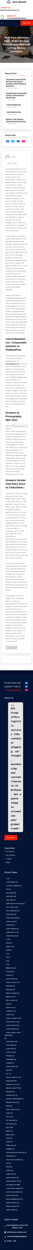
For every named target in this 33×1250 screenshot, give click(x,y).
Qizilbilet (9, 1149)
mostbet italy (10, 1095)
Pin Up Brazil (10, 1120)
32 (7, 957)
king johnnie (10, 1081)
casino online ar (11, 1025)
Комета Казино (11, 1203)
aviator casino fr (11, 982)
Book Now (26, 23)
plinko (8, 1131)
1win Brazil (10, 896)
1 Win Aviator (10, 882)
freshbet (9, 1063)
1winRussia (10, 914)
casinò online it (11, 1029)
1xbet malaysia (11, 928)
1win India (9, 900)
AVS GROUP (19, 2)
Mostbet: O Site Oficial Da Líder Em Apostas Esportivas (16, 120)
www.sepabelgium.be (13, 1199)
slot (7, 1163)
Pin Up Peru (10, 1124)
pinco (8, 1127)
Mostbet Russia (11, 1102)
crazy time (9, 1052)
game (8, 1070)
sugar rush (9, 1174)
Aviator (8, 975)
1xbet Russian (11, 936)
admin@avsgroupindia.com (16, 1232)
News (8, 1106)
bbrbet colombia (11, 993)
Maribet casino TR (12, 1088)
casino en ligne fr (12, 1018)
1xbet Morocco (11, 932)
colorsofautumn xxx (12, 364)
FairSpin (9, 1056)
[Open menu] (1, 23)
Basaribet (9, 989)
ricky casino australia (13, 1160)
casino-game (10, 1041)
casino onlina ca (11, 1022)
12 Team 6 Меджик (12, 885)
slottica (8, 1170)
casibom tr (9, 1011)
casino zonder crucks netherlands (12, 1034)
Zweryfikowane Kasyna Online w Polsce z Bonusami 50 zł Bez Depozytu (16, 95)
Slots (8, 1167)
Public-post (10, 1145)
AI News (9, 971)
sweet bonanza (11, 1177)
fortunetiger (10, 1059)
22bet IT (9, 946)
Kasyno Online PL (12, 1077)
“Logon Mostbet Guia (13, 105)
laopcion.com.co (11, 1084)
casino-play (10, 1045)
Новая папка (10, 1210)
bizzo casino (10, 1000)
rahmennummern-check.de (15, 1152)
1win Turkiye (10, 907)
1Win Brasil (10, 893)
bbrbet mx (9, 997)
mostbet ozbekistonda (13, 1099)
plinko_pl (9, 1134)
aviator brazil (10, 979)
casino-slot (10, 1049)
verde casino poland (13, 1192)
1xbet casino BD (11, 918)
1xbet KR (9, 925)
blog (7, 1004)
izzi (7, 1074)
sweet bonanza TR (12, 1181)
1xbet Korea (10, 921)
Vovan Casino (10, 1195)
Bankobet (9, 986)
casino (8, 1014)
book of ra (9, 1007)
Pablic (8, 1113)
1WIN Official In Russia (14, 903)
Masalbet (9, 1091)
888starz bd (10, 968)
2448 (7, 950)
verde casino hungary (13, 1188)
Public (8, 1142)
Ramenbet (9, 1156)
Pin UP (8, 1117)
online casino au (11, 1109)
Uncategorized (11, 647)
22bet (8, 943)
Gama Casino (10, 1066)
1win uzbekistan (11, 911)
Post (7, 1138)
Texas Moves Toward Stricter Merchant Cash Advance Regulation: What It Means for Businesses (16, 83)
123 (7, 889)
